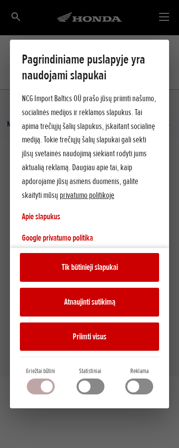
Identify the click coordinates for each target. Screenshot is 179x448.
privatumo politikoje (87, 195)
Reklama (139, 371)
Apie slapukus (41, 216)
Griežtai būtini (40, 371)
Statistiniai (90, 371)
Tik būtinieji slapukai (90, 266)
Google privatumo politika (57, 237)
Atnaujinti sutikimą (89, 301)
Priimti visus (89, 336)
